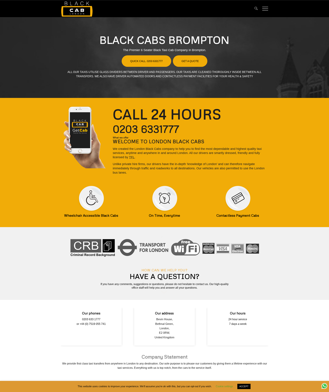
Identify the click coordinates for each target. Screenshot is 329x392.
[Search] (256, 8)
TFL (132, 157)
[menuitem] (256, 8)
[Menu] (264, 8)
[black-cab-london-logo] (77, 8)
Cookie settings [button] (224, 386)
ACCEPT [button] (243, 386)
